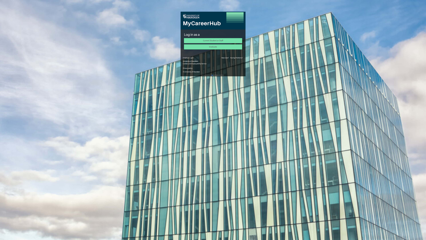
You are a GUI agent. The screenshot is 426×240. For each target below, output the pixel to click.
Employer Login (188, 58)
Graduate (213, 46)
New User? (225, 58)
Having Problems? (236, 58)
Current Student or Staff (213, 40)
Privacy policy (187, 68)
